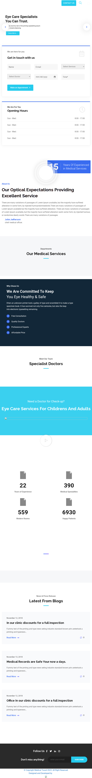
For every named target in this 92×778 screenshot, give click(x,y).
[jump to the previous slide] (5, 27)
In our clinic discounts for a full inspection (35, 623)
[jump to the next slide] (86, 27)
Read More (11, 637)
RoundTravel (58, 773)
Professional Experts (20, 327)
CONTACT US (69, 3)
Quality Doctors (17, 321)
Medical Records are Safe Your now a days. (36, 661)
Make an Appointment (19, 88)
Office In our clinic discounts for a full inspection (40, 700)
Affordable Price (18, 332)
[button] (46, 441)
